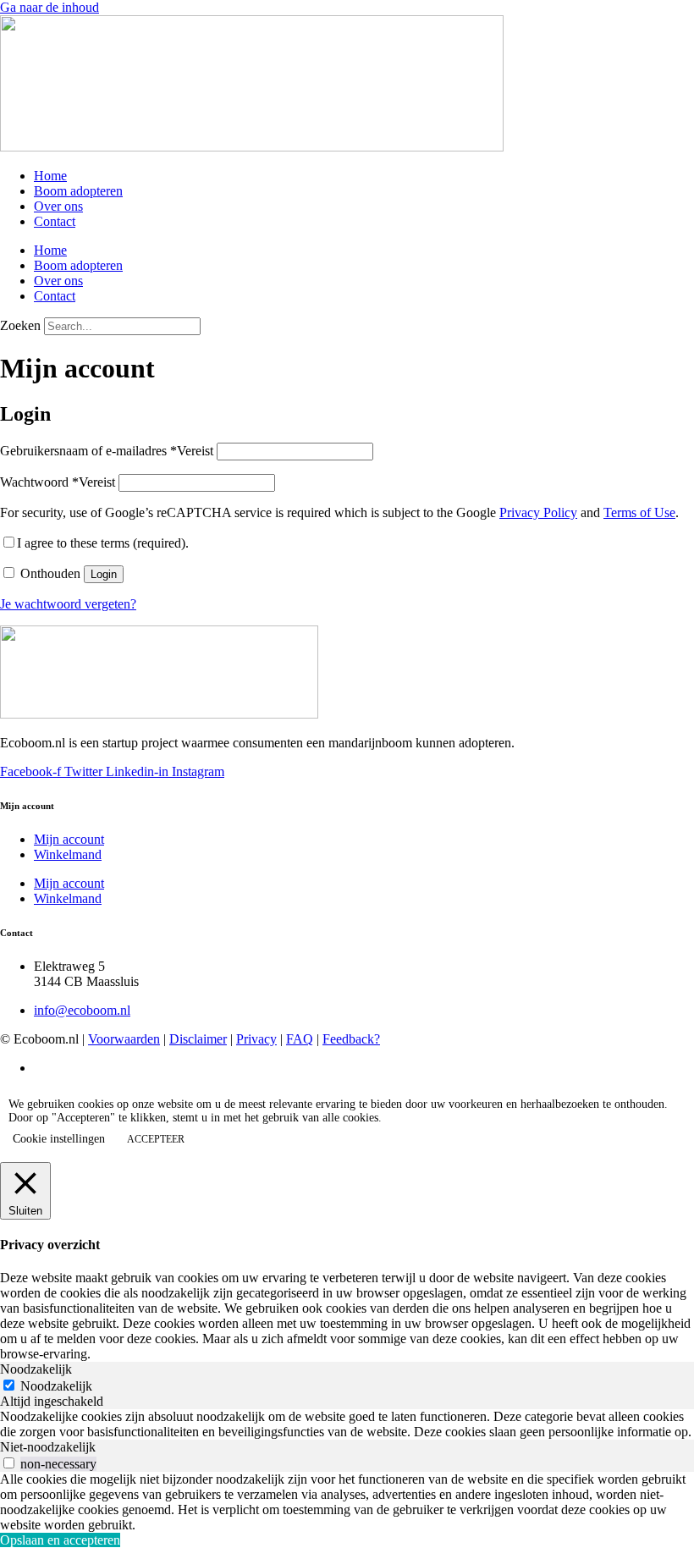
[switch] (8, 1462)
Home (50, 175)
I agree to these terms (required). (103, 543)
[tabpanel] (347, 1424)
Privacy (256, 1039)
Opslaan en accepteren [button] (60, 1540)
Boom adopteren (78, 191)
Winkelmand (68, 854)
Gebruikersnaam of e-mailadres (106, 450)
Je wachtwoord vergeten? (68, 604)
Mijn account (69, 839)
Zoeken (20, 325)
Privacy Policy (538, 512)
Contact (54, 221)
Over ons (58, 206)
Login (104, 574)
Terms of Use (639, 512)
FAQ (299, 1039)
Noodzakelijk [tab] (36, 1369)
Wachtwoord (57, 482)
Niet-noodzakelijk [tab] (48, 1447)
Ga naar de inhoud (49, 7)
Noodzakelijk (56, 1386)
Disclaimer (198, 1039)
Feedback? (351, 1039)
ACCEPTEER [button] (156, 1139)
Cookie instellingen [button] (59, 1138)
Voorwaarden (124, 1039)
